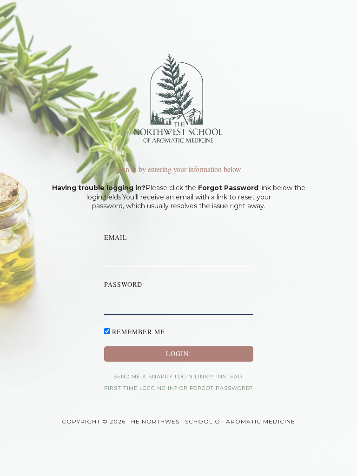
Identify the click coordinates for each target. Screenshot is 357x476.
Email (115, 237)
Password (123, 284)
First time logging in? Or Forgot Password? (178, 388)
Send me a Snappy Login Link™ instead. (178, 376)
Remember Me (138, 331)
